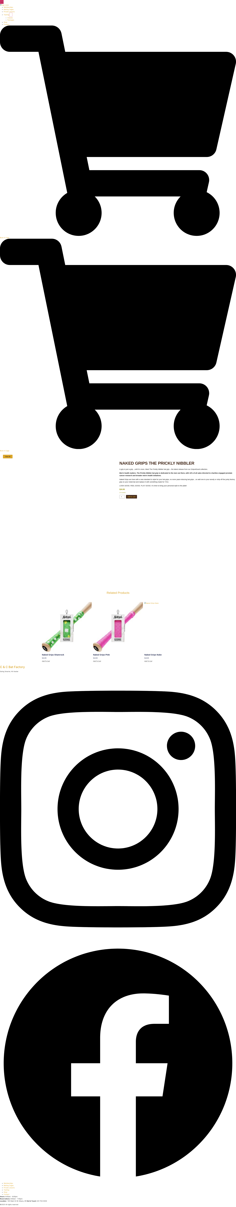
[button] (2, 2)
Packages (10, 20)
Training (6, 15)
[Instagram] (118, 944)
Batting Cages (9, 9)
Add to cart (131, 497)
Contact (6, 24)
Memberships (8, 7)
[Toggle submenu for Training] (10, 15)
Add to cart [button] (46, 661)
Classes (10, 18)
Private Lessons (9, 12)
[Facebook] (118, 1181)
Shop (5, 22)
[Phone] (118, 235)
